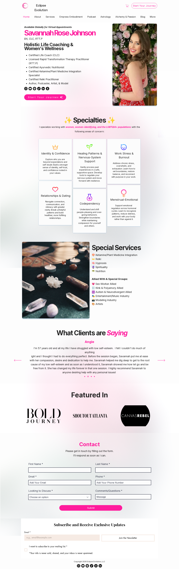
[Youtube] (30, 88)
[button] (127, 5)
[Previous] (17, 360)
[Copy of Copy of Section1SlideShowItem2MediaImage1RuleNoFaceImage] (94, 376)
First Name (34, 464)
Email (31, 476)
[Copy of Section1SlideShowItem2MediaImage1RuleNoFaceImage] (91, 376)
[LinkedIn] (43, 88)
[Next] (161, 360)
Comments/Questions (107, 491)
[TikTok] (39, 88)
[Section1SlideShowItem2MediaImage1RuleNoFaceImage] (87, 376)
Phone (99, 476)
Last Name (101, 464)
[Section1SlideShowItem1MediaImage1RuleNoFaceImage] (84, 376)
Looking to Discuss (39, 491)
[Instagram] (26, 88)
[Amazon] (47, 88)
